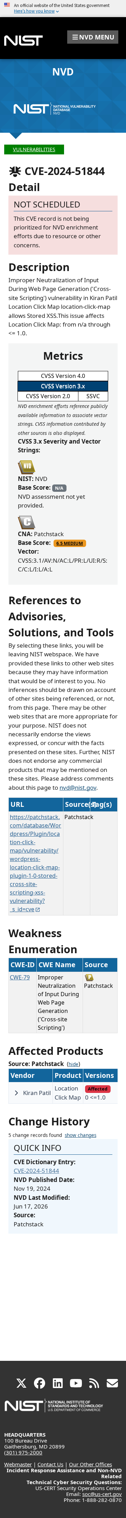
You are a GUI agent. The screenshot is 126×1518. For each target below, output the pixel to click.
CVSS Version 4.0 (63, 376)
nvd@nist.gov (77, 787)
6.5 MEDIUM (69, 543)
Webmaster (18, 1464)
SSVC (93, 396)
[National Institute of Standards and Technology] (54, 1409)
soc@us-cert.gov (102, 1493)
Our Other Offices (90, 1464)
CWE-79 (20, 977)
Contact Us (50, 1464)
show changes (80, 1135)
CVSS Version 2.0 (48, 396)
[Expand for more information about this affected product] (16, 1093)
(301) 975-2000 (23, 1452)
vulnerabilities (34, 149)
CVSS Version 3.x (63, 386)
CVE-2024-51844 (36, 1171)
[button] (92, 37)
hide (73, 1064)
